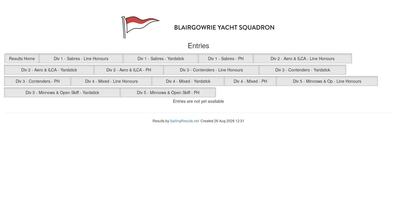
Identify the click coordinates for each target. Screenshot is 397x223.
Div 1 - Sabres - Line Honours (81, 58)
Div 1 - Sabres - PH (226, 58)
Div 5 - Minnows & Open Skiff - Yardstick (62, 92)
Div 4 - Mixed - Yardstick (188, 81)
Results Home (22, 58)
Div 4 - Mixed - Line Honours (111, 81)
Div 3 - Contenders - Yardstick (302, 70)
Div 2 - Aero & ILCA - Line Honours (303, 58)
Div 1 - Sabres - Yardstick (160, 58)
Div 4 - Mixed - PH (250, 81)
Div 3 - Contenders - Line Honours (211, 70)
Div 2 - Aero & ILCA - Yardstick (49, 70)
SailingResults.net (184, 120)
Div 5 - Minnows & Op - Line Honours (327, 81)
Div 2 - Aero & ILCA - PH (128, 70)
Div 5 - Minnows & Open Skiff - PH (168, 92)
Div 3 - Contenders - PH (38, 81)
